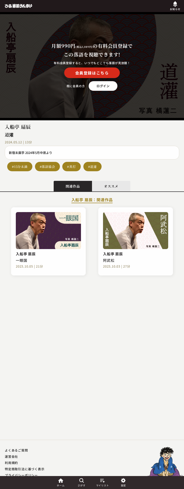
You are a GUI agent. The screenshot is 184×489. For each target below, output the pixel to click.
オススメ (111, 186)
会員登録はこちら (92, 73)
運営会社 (11, 456)
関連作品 (73, 186)
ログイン (103, 86)
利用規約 (11, 462)
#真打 (71, 166)
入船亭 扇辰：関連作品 (92, 200)
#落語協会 (47, 166)
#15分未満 (20, 166)
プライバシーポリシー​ (21, 475)
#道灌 (92, 166)
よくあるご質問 (16, 450)
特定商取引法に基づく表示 (25, 469)
